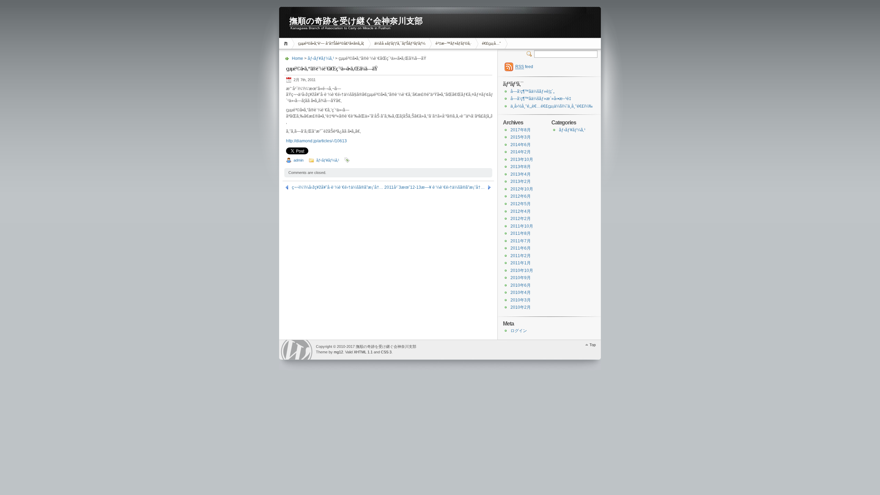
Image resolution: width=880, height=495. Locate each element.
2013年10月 (521, 159)
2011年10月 (521, 226)
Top (593, 345)
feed (524, 66)
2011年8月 (520, 233)
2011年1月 (520, 263)
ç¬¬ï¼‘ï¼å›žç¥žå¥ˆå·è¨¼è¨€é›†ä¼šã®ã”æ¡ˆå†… (337, 187)
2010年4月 (520, 292)
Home (287, 43)
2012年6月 (520, 196)
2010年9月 (520, 277)
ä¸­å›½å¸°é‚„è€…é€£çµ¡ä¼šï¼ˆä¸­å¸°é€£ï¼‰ (551, 106)
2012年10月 (521, 189)
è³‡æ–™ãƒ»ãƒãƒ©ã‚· (454, 43)
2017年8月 (520, 130)
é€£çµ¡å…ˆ (491, 43)
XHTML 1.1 (363, 352)
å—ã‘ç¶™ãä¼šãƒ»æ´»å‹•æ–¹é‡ (540, 98)
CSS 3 (386, 352)
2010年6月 (520, 285)
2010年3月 (520, 300)
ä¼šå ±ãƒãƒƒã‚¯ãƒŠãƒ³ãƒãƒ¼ (399, 43)
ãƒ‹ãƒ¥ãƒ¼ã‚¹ (321, 58)
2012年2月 (520, 218)
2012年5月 (520, 203)
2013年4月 (520, 174)
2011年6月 (520, 248)
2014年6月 (520, 144)
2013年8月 (520, 166)
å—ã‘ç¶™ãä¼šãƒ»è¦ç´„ (532, 91)
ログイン (518, 330)
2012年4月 (520, 211)
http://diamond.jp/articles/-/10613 (316, 141)
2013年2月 (520, 181)
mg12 (338, 352)
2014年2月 (520, 152)
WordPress (296, 350)
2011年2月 (520, 255)
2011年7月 (520, 241)
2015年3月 (520, 137)
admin (299, 160)
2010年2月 (520, 307)
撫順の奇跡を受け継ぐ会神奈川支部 (356, 20)
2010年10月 (521, 270)
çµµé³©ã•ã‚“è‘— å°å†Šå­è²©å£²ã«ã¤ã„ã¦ (331, 43)
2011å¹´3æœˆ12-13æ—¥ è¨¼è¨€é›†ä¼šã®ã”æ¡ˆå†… (434, 187)
